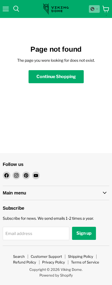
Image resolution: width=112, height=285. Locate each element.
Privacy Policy (53, 262)
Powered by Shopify (56, 275)
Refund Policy (24, 262)
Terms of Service (85, 262)
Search (19, 256)
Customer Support (46, 256)
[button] (94, 9)
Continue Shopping (56, 76)
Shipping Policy (80, 256)
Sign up (84, 233)
